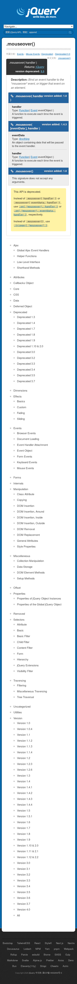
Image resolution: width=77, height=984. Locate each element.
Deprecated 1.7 (26, 328)
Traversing (19, 680)
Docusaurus (13, 948)
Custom (21, 407)
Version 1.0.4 (24, 729)
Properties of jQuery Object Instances (39, 598)
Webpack (69, 948)
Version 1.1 (23, 734)
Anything (24, 139)
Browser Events (26, 433)
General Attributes (27, 540)
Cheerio (54, 966)
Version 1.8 (23, 834)
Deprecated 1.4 (26, 323)
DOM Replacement (28, 535)
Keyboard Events (27, 462)
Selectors (19, 619)
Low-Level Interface (28, 262)
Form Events (24, 456)
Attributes (19, 277)
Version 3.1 (23, 869)
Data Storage (24, 566)
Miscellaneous (21, 556)
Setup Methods (26, 578)
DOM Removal (26, 529)
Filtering (21, 685)
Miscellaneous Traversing (32, 691)
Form (20, 653)
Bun (14, 966)
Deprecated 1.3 (26, 317)
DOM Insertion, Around (30, 511)
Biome (47, 954)
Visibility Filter (25, 671)
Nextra (71, 943)
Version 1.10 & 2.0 (27, 845)
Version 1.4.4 (24, 804)
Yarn (47, 948)
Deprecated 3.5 (26, 375)
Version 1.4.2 (24, 793)
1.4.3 (64, 124)
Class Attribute (25, 494)
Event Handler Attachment (32, 445)
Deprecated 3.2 (26, 358)
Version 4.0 (23, 909)
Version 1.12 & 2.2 (27, 857)
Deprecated (47, 53)
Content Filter (25, 647)
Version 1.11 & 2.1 (27, 851)
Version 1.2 (23, 758)
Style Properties (26, 546)
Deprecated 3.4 (26, 369)
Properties (19, 593)
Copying (22, 500)
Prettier (50, 960)
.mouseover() (64, 58)
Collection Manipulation (30, 561)
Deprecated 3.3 (62, 53)
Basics (21, 401)
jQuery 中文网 (35, 972)
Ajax (16, 245)
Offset (17, 587)
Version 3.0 (23, 863)
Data (16, 300)
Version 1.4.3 (24, 799)
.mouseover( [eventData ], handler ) (25, 126)
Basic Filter (23, 636)
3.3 (42, 71)
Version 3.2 (23, 874)
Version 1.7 (23, 828)
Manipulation (20, 489)
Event (34, 110)
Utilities (17, 712)
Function (24, 110)
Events (20, 53)
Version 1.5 (23, 810)
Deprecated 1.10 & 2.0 (30, 346)
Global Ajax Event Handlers (33, 250)
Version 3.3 (23, 880)
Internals (18, 483)
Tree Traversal (25, 697)
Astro (65, 966)
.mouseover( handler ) (26, 98)
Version (17, 718)
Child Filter (23, 642)
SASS (58, 954)
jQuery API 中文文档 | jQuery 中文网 (38, 13)
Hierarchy (22, 659)
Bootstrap (8, 943)
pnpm (57, 948)
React (37, 943)
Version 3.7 (23, 903)
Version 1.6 (23, 822)
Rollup (13, 954)
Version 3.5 (23, 892)
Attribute (22, 624)
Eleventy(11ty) (28, 966)
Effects (17, 396)
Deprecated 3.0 (26, 352)
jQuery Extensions (28, 665)
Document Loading (28, 439)
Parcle (24, 954)
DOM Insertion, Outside (31, 523)
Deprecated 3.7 (26, 381)
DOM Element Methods (31, 572)
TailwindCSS (23, 943)
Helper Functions (27, 256)
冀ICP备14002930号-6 (52, 972)
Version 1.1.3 (24, 746)
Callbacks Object (23, 283)
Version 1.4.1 (24, 787)
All (18, 915)
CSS (16, 294)
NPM (38, 948)
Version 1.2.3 (24, 764)
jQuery (40, 67)
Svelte (25, 960)
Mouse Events (33, 53)
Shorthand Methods (28, 267)
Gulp (67, 954)
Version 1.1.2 (24, 740)
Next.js (59, 943)
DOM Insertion (25, 506)
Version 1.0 (23, 723)
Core (16, 289)
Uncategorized (21, 706)
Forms (17, 477)
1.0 (65, 96)
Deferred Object (22, 306)
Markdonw (12, 960)
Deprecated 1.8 (26, 334)
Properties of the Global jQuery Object (39, 604)
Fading (21, 413)
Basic (20, 630)
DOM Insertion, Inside (30, 517)
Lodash (27, 948)
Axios (61, 960)
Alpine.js (37, 960)
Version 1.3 (23, 775)
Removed (19, 613)
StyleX (48, 943)
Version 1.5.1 (24, 816)
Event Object (24, 450)
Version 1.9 (23, 839)
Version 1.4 (23, 781)
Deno (71, 960)
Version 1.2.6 (24, 769)
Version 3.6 (23, 898)
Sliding (21, 419)
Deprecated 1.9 (26, 340)
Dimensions (20, 390)
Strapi (43, 966)
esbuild (35, 954)
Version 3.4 (23, 886)
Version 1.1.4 (24, 752)
